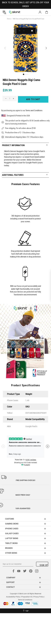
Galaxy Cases (11, 533)
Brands (9, 548)
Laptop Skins (11, 538)
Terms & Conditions (25, 600)
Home (9, 18)
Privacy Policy (38, 597)
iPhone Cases (11, 528)
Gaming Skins (11, 524)
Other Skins (11, 553)
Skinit (15, 12)
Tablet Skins (11, 543)
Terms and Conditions (34, 110)
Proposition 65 (26, 597)
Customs (9, 519)
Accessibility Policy (13, 597)
